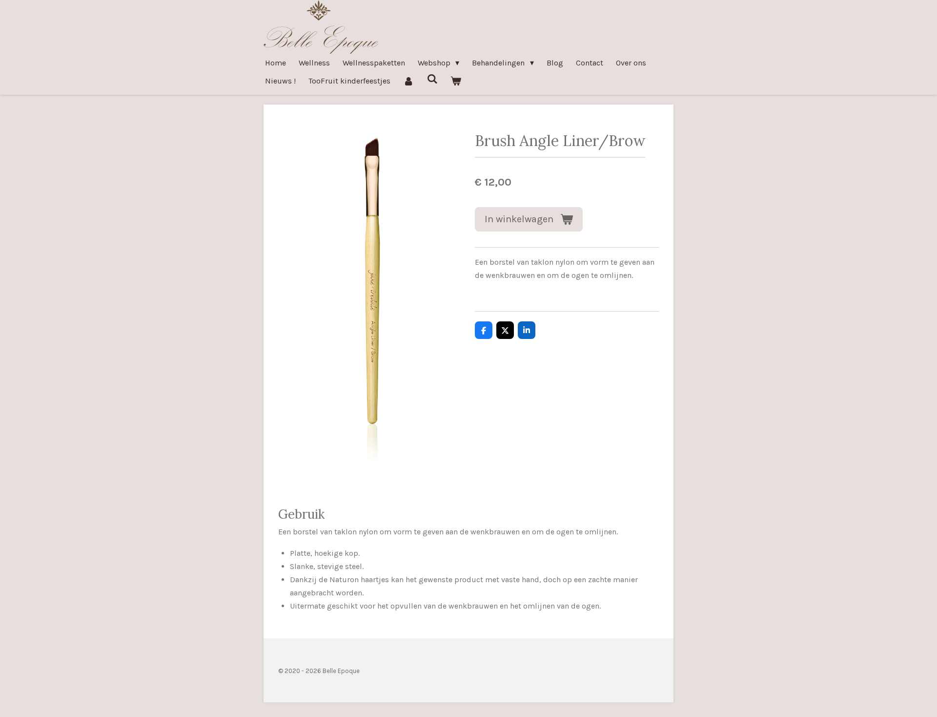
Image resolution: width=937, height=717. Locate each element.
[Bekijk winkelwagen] (456, 81)
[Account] (408, 81)
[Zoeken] (432, 79)
